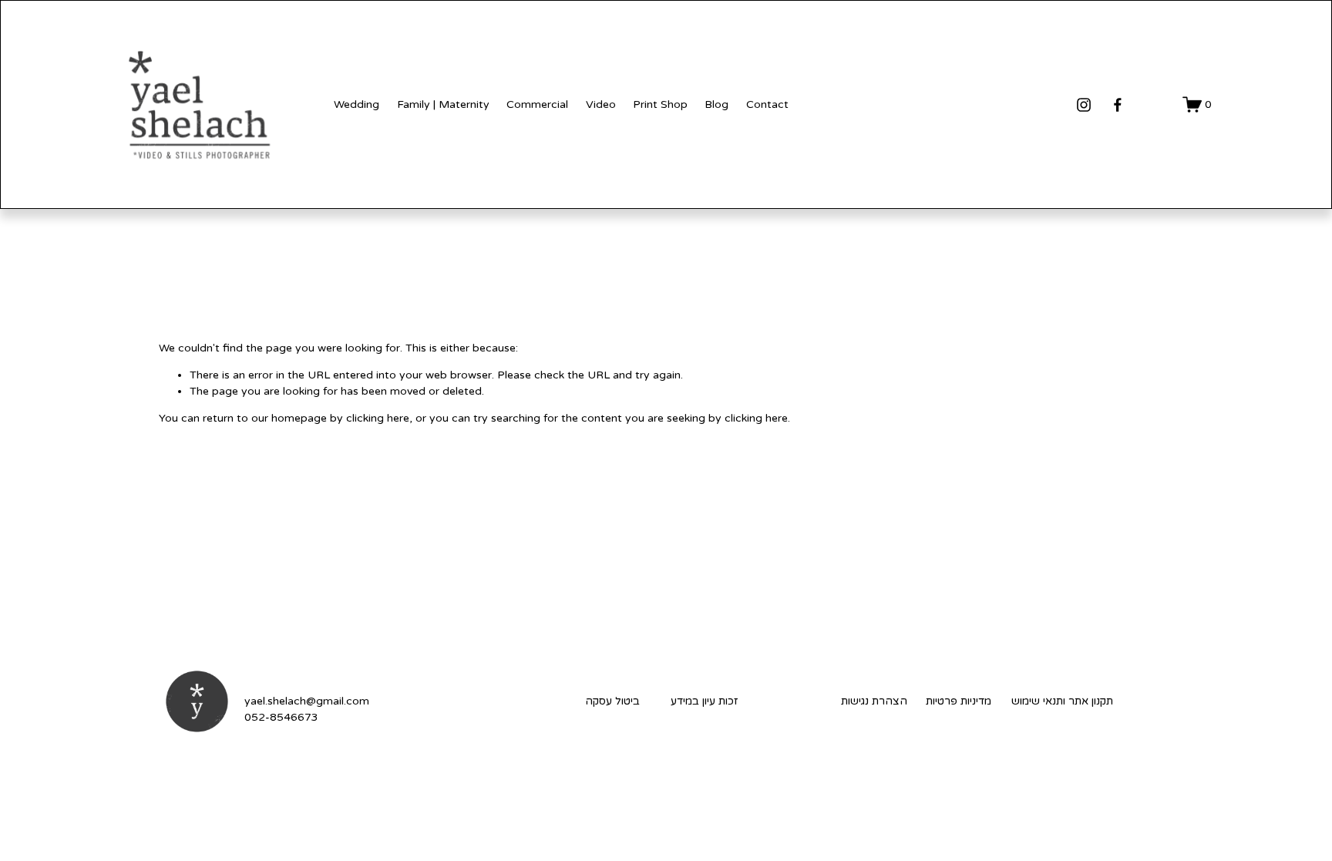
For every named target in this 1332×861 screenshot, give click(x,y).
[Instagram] (1083, 104)
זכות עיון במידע (704, 701)
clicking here (377, 418)
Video (601, 104)
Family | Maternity (443, 104)
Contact (767, 104)
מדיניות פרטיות (958, 701)
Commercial (537, 104)
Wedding (356, 104)
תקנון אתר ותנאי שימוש (1062, 701)
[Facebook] (1117, 104)
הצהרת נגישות (874, 701)
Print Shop (660, 104)
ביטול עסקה (612, 701)
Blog (716, 104)
